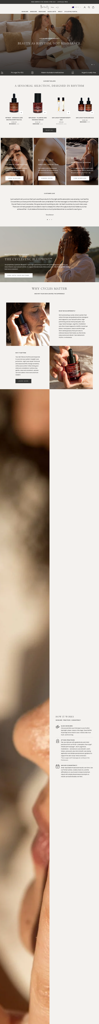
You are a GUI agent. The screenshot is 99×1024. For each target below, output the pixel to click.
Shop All (49, 130)
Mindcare (33, 11)
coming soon (47, 178)
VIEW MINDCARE (80, 178)
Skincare (25, 11)
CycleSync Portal (70, 11)
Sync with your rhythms (18, 275)
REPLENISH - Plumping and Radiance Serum (38, 118)
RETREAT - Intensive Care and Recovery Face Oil (14, 118)
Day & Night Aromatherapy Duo (61, 118)
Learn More (23, 381)
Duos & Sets (52, 11)
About (60, 11)
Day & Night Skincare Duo (85, 118)
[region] (49, 42)
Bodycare (42, 11)
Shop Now (11, 59)
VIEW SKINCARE (14, 178)
